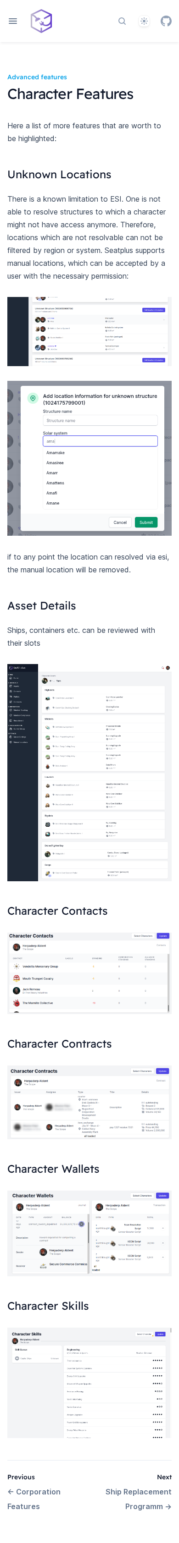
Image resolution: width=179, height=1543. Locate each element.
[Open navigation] (12, 21)
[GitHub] (166, 21)
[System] (144, 21)
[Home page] (41, 21)
